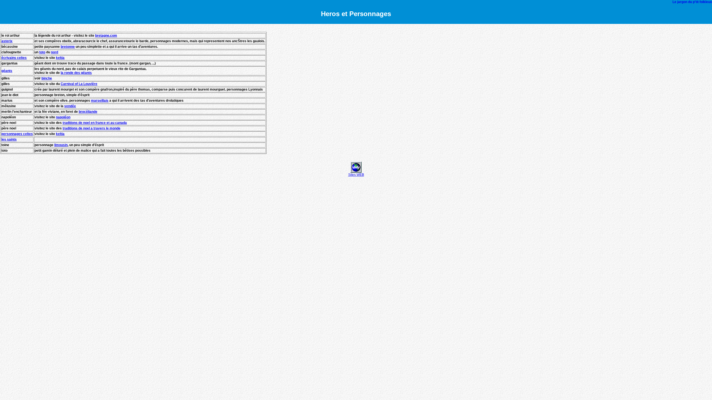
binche (46, 78)
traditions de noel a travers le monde (91, 128)
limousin (61, 145)
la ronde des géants (76, 73)
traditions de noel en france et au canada (95, 123)
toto (42, 52)
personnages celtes (17, 134)
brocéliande (88, 112)
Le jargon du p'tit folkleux (692, 2)
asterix (7, 41)
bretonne (68, 47)
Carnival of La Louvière (79, 84)
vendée (70, 106)
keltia (60, 58)
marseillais (99, 100)
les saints (9, 139)
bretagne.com (106, 36)
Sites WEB (356, 175)
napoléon (63, 117)
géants (6, 71)
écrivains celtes (14, 58)
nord (54, 52)
